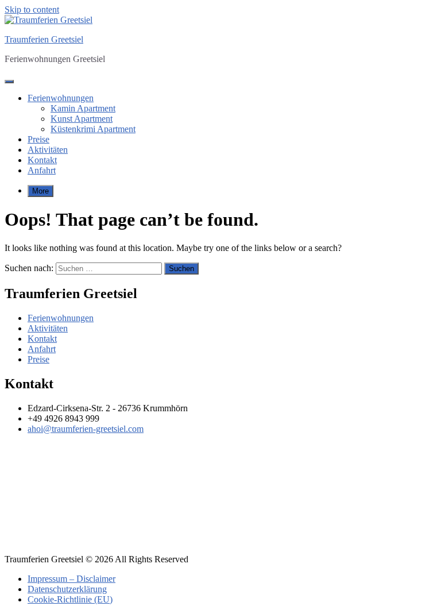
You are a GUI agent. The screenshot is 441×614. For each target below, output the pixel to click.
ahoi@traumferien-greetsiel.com (86, 429)
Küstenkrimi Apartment (93, 129)
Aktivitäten (48, 150)
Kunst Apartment (82, 118)
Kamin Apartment (83, 108)
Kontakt (42, 160)
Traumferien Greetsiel (44, 39)
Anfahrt (42, 170)
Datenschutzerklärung (67, 589)
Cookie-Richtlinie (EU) (70, 599)
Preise (38, 139)
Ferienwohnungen (61, 98)
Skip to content (32, 9)
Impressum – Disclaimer (71, 579)
